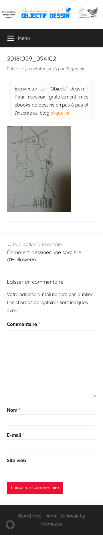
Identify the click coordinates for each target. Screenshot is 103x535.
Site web (16, 460)
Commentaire (23, 324)
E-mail (15, 435)
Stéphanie (76, 69)
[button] (10, 524)
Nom (13, 410)
